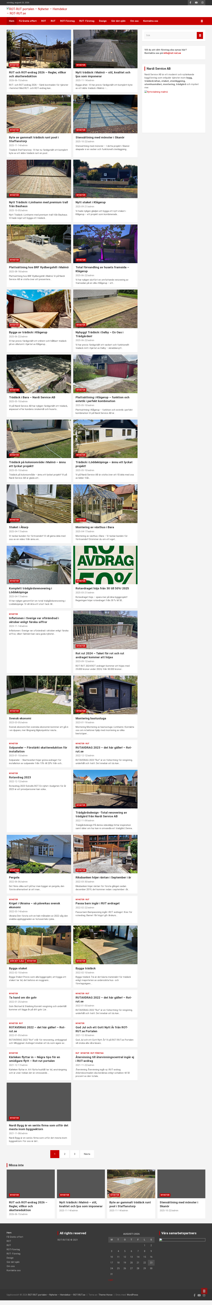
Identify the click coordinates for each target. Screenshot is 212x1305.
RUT (53, 21)
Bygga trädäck (86, 968)
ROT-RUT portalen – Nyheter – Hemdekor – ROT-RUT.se (56, 1294)
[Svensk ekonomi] (39, 694)
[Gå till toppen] (204, 1291)
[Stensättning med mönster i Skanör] (105, 113)
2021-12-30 (81, 1035)
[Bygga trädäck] (105, 945)
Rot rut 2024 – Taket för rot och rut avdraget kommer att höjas (100, 655)
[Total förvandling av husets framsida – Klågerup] (105, 244)
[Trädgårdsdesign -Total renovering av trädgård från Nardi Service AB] (105, 789)
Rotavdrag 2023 (20, 777)
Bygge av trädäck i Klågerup (28, 332)
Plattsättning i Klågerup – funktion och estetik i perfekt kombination (102, 399)
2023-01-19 (81, 722)
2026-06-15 (14, 80)
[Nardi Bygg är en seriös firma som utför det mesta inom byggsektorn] (39, 1101)
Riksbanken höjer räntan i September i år (103, 877)
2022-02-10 (14, 972)
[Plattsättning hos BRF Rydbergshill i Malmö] (39, 244)
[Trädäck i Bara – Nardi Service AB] (39, 373)
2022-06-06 (14, 881)
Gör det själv (118, 21)
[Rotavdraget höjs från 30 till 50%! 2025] (105, 565)
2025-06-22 (81, 275)
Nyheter (14, 65)
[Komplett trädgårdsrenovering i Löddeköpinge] (39, 565)
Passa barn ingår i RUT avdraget (98, 903)
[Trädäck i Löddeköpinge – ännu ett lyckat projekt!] (105, 438)
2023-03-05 (14, 722)
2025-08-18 (14, 271)
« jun (110, 1279)
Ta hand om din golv (23, 997)
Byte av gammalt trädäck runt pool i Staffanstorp (130, 1204)
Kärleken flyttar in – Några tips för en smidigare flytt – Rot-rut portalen (34, 1059)
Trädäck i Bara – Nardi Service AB (32, 397)
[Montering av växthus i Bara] (105, 503)
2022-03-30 (81, 881)
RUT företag (97, 1053)
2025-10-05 (14, 210)
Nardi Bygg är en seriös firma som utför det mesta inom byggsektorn (38, 1127)
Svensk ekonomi (20, 718)
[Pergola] (39, 854)
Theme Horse (105, 1294)
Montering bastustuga (91, 718)
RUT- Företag (86, 21)
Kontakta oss (150, 21)
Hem (11, 21)
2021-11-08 (14, 1133)
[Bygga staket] (39, 945)
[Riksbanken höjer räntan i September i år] (105, 854)
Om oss (134, 21)
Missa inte (16, 1165)
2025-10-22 (81, 141)
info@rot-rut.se (172, 53)
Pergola (14, 877)
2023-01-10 (14, 755)
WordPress (132, 1294)
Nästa (87, 1154)
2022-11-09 (81, 820)
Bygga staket (18, 968)
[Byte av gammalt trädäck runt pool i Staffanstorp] (39, 113)
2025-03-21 (81, 592)
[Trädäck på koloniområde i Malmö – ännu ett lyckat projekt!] (39, 438)
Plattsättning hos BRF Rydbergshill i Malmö (39, 267)
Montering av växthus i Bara (95, 527)
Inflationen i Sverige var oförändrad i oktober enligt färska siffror (34, 620)
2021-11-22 (81, 1065)
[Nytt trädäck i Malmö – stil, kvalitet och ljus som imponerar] (105, 48)
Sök (200, 35)
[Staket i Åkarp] (39, 503)
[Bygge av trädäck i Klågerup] (39, 308)
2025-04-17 (14, 531)
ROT (43, 21)
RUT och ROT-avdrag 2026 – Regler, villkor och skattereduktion (28, 1206)
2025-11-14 (81, 80)
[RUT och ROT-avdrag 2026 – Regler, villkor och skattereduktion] (39, 48)
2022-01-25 (14, 1002)
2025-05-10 (14, 401)
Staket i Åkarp (18, 527)
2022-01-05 (81, 1005)
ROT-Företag (67, 21)
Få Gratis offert (28, 21)
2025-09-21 (81, 206)
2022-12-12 (81, 755)
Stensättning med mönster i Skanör (100, 137)
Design (103, 21)
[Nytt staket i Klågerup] (105, 179)
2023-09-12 (81, 661)
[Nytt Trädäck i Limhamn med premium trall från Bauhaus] (39, 179)
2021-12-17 (14, 1065)
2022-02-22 (81, 907)
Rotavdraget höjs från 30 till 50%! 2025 (102, 588)
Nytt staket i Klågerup (91, 202)
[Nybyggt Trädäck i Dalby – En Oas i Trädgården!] (105, 308)
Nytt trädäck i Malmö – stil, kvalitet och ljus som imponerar (81, 1204)
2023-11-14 (14, 626)
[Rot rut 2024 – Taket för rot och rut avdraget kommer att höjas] (105, 630)
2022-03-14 (14, 911)
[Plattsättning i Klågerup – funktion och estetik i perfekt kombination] (105, 373)
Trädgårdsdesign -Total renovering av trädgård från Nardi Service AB (101, 814)
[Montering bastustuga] (105, 694)
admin (24, 80)
